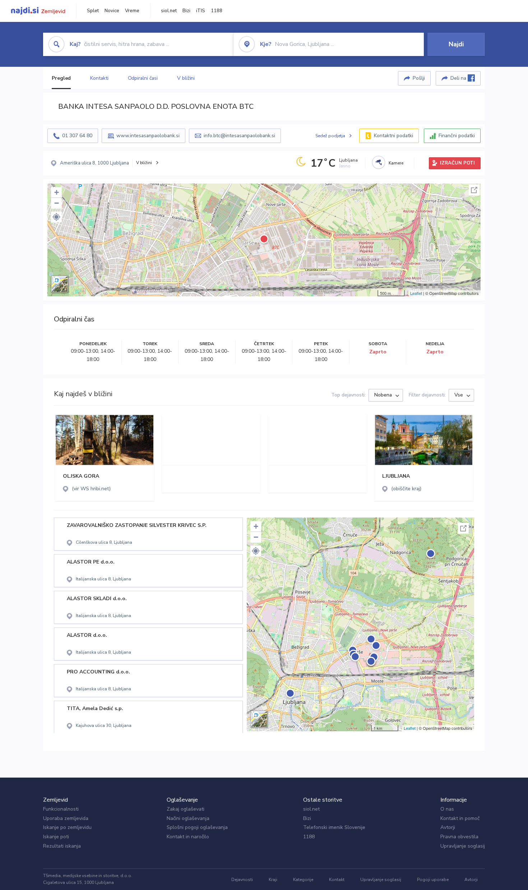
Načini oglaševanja (188, 818)
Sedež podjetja (330, 136)
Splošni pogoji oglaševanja (197, 827)
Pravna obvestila (459, 836)
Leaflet (416, 293)
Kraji (273, 879)
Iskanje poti (56, 836)
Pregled (61, 78)
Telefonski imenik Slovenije (334, 827)
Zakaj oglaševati (185, 809)
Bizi (186, 11)
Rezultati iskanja (62, 846)
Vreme (132, 11)
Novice (112, 11)
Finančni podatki (457, 135)
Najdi (456, 44)
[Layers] (60, 284)
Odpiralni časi (143, 78)
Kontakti (99, 78)
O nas (447, 809)
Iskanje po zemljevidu (67, 827)
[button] (56, 217)
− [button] (56, 203)
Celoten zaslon (474, 190)
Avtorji (447, 827)
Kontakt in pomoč (460, 818)
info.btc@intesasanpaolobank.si (239, 135)
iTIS (200, 11)
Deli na (459, 78)
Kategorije (303, 879)
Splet (93, 11)
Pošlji (419, 78)
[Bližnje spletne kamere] (378, 162)
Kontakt (336, 879)
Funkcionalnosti (61, 809)
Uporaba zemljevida (65, 818)
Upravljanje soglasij (462, 846)
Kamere (396, 163)
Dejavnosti (242, 879)
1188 (216, 11)
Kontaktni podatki (393, 135)
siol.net (169, 11)
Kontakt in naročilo (188, 836)
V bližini (186, 78)
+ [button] (56, 192)
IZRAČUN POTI (457, 163)
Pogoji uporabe (433, 879)
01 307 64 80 (77, 135)
